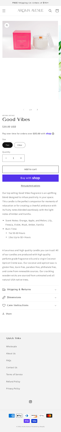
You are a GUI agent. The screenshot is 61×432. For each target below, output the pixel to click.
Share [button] (9, 313)
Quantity (6, 152)
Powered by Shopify (38, 426)
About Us (11, 353)
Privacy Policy (13, 388)
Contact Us (11, 367)
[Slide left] (23, 109)
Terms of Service (14, 374)
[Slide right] (37, 109)
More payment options (30, 185)
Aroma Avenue (26, 426)
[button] (3, 10)
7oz (7, 145)
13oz (19, 145)
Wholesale (11, 346)
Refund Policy (13, 381)
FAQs (8, 360)
